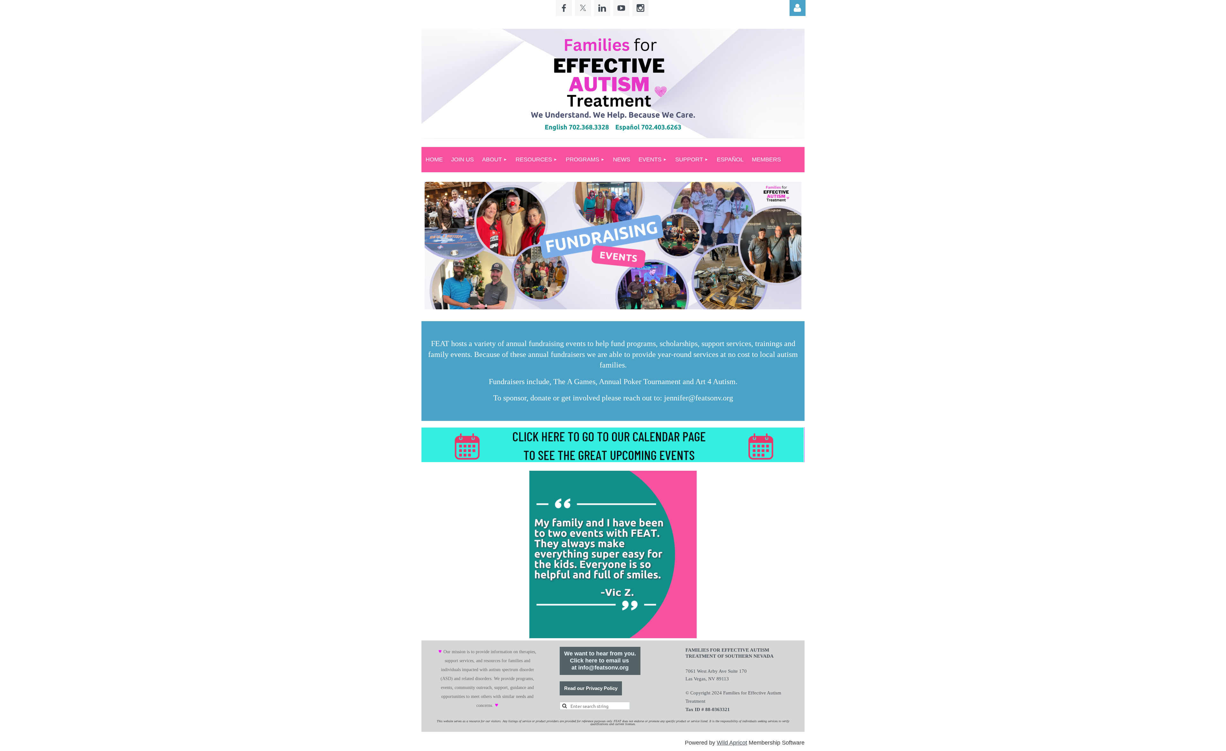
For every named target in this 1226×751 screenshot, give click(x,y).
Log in (798, 8)
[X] (583, 8)
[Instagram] (640, 8)
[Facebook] (564, 8)
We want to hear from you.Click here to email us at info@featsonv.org (600, 660)
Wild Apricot (732, 742)
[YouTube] (621, 8)
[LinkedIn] (602, 8)
